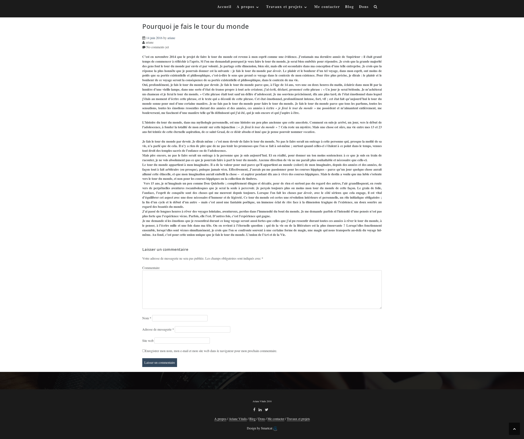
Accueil (224, 6)
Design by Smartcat (260, 428)
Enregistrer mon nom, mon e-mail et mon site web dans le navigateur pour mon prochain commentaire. (211, 351)
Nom (146, 318)
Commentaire (151, 268)
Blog (349, 6)
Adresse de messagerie (158, 329)
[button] (376, 7)
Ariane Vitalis (238, 418)
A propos (245, 6)
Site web (148, 340)
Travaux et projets (284, 6)
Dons (364, 6)
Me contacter (327, 6)
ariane (171, 38)
